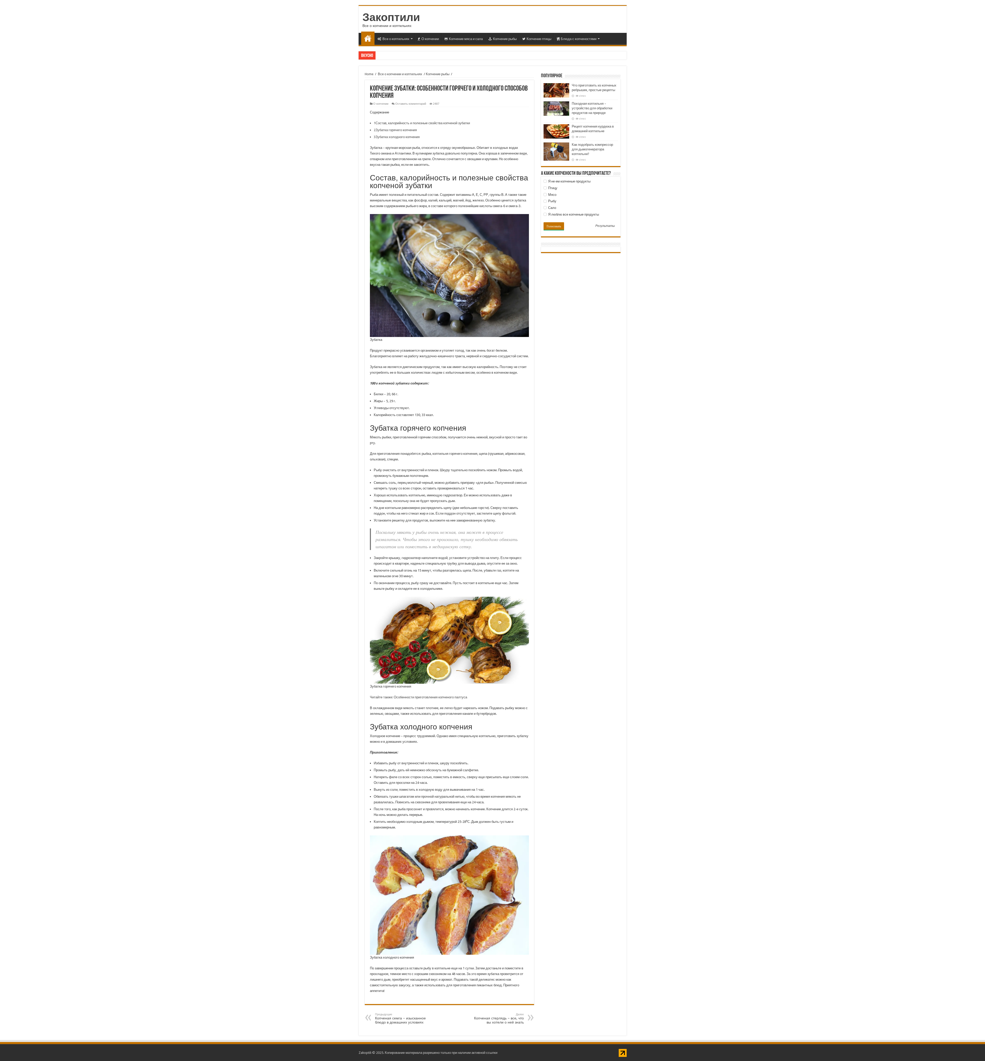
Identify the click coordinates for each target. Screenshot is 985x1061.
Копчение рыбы (505, 39)
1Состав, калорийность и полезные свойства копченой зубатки (422, 123)
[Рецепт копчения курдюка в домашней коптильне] (556, 131)
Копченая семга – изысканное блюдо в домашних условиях (400, 1018)
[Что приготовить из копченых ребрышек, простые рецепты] (556, 90)
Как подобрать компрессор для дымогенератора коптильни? (592, 149)
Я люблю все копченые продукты (573, 214)
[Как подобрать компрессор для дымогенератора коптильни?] (556, 151)
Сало (551, 208)
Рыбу (551, 201)
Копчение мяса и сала (466, 39)
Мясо (551, 195)
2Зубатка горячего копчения (395, 130)
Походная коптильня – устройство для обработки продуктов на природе (592, 108)
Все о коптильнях (395, 39)
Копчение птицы (539, 39)
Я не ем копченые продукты (568, 181)
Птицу (552, 188)
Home (369, 74)
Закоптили (391, 17)
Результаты (605, 226)
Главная (368, 38)
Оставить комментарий (410, 103)
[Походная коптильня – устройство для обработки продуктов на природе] (556, 108)
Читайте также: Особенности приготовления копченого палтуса (418, 697)
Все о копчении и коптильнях (400, 74)
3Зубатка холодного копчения (397, 137)
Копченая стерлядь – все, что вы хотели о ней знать (499, 1018)
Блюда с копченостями (578, 39)
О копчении (430, 39)
